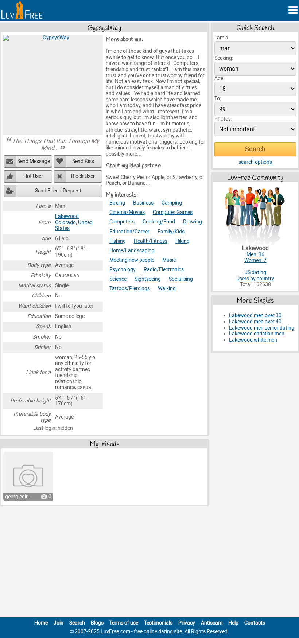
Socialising (181, 279)
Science (118, 279)
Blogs (97, 623)
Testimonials (158, 623)
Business (143, 203)
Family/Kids (171, 232)
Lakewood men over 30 (255, 315)
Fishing (117, 241)
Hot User (33, 176)
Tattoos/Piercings (129, 288)
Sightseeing (148, 279)
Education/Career (129, 232)
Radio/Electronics (164, 270)
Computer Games (173, 212)
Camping (172, 203)
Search (77, 623)
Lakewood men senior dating (261, 328)
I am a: (221, 38)
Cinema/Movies (127, 212)
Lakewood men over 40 (255, 322)
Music (169, 260)
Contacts (254, 623)
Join (58, 623)
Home (41, 623)
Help (233, 623)
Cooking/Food (159, 222)
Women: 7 (255, 260)
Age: (219, 78)
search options (255, 162)
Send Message (33, 161)
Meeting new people (131, 260)
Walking (167, 288)
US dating (255, 272)
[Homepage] (21, 10)
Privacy (186, 623)
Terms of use (123, 623)
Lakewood (67, 216)
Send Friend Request (58, 191)
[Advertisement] (149, 563)
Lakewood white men (253, 340)
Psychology (122, 270)
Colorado (65, 222)
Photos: (223, 119)
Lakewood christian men (256, 334)
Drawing (192, 222)
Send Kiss (83, 161)
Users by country (255, 279)
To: (217, 99)
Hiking (182, 241)
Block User (83, 176)
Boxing (117, 203)
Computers (122, 222)
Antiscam (211, 623)
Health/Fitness (150, 241)
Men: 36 (255, 255)
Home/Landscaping (132, 251)
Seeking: (223, 58)
